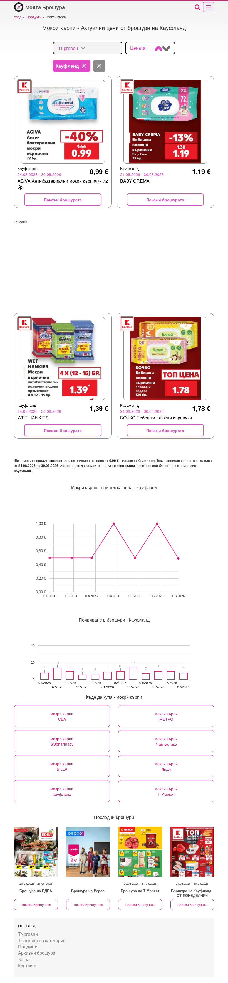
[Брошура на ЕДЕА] (36, 852)
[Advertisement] (114, 263)
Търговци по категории (42, 940)
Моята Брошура (45, 7)
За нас (25, 959)
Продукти (28, 946)
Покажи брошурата (36, 904)
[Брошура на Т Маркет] (140, 852)
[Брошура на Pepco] (88, 852)
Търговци (28, 934)
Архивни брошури (36, 953)
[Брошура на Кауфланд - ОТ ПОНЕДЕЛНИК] (192, 852)
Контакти (27, 965)
